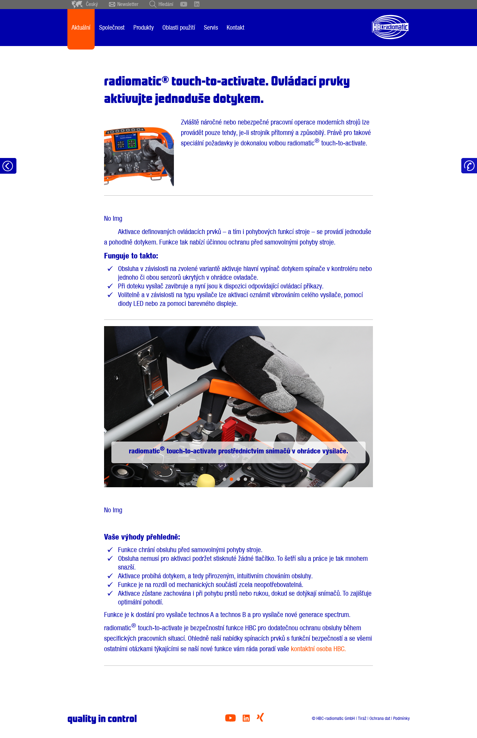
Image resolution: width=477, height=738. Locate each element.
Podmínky (401, 718)
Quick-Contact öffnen (469, 166)
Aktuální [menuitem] (81, 27)
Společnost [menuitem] (112, 27)
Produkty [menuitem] (143, 27)
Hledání (166, 4)
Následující (344, 406)
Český (92, 4)
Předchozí (133, 406)
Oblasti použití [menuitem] (178, 27)
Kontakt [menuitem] (235, 27)
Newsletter (127, 4)
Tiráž (362, 718)
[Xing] (260, 719)
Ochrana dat (379, 718)
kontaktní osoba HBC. (318, 649)
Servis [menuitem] (211, 27)
